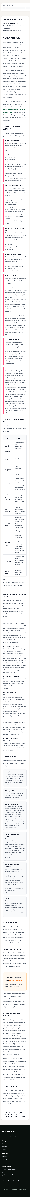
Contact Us (5, 1162)
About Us (4, 1146)
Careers (4, 1149)
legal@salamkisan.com (15, 980)
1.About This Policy (8, 8)
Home (3, 1144)
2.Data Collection (20, 8)
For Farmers (5, 1156)
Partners (4, 1159)
